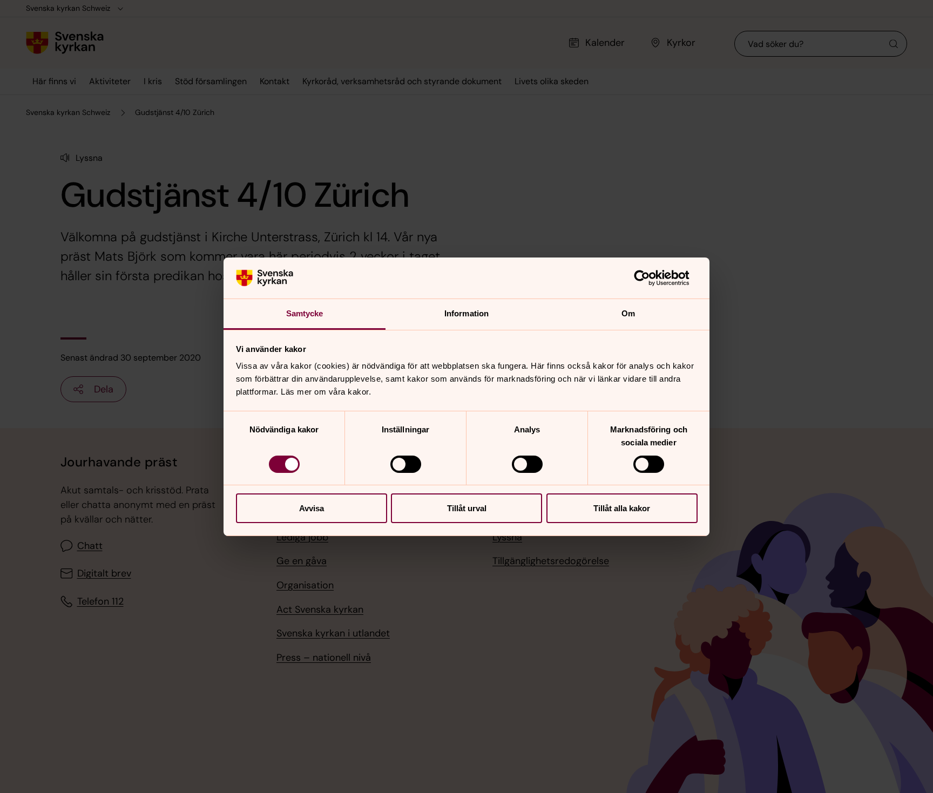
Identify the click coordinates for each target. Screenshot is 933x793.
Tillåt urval (466, 508)
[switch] (405, 464)
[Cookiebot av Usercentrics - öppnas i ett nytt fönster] (650, 278)
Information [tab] (466, 313)
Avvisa (311, 508)
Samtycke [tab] (304, 313)
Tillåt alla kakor (621, 508)
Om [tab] (628, 313)
